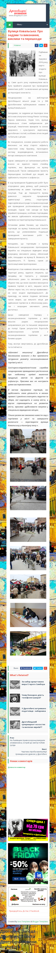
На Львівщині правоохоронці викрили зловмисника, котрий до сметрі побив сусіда (27, 742)
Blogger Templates (40, 921)
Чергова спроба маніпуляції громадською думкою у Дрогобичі (31, 752)
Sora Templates (24, 921)
